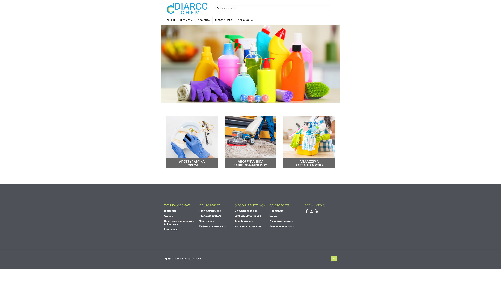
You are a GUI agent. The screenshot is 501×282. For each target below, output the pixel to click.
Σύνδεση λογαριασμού (247, 216)
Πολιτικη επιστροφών (212, 226)
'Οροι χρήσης (207, 221)
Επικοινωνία (171, 229)
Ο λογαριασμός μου (245, 210)
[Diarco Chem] (187, 8)
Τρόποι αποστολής (210, 216)
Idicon (198, 258)
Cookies (168, 216)
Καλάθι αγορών (243, 221)
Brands (273, 216)
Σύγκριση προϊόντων (282, 226)
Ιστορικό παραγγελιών (247, 226)
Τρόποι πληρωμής (210, 210)
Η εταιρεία (170, 210)
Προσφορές (276, 210)
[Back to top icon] (334, 258)
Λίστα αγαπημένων (281, 221)
